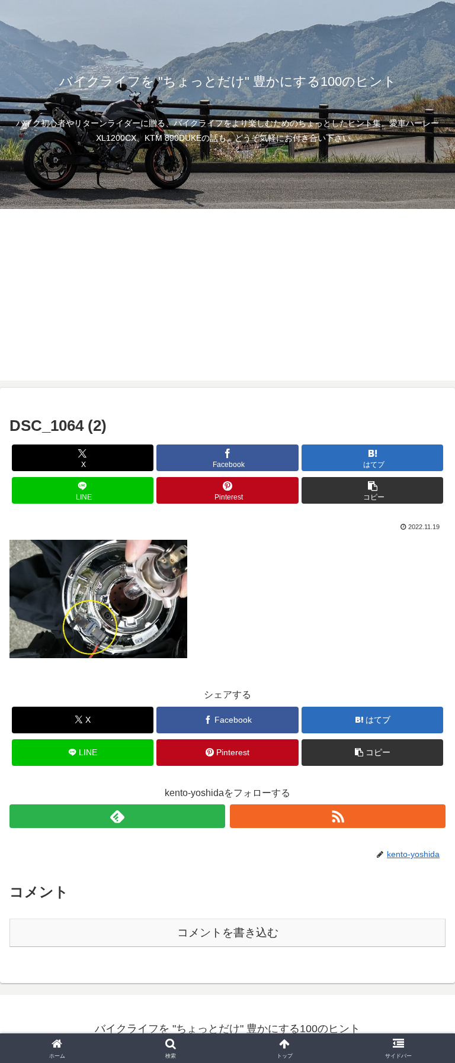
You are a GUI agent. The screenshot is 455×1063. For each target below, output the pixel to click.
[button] (372, 490)
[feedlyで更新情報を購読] (117, 816)
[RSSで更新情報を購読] (338, 816)
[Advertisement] (227, 298)
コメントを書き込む (227, 932)
